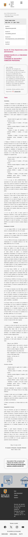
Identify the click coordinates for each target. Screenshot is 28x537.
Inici (15, 491)
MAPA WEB (5, 534)
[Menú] (21, 3)
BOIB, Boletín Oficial (11, 13)
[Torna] (9, 4)
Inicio (5, 13)
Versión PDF (17, 91)
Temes (16, 495)
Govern (16, 497)
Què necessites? (18, 493)
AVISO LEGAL (13, 534)
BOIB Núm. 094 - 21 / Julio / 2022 (12, 14)
